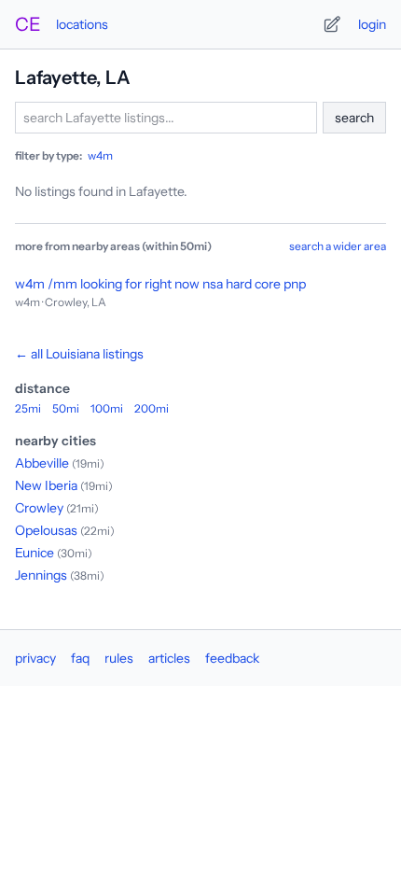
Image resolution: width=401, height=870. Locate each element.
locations (82, 24)
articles (169, 658)
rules (118, 658)
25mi (28, 408)
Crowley (39, 507)
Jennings (41, 575)
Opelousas (46, 530)
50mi (65, 408)
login (372, 24)
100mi (106, 408)
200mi (151, 408)
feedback (232, 658)
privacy (35, 658)
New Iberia (46, 485)
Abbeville (42, 463)
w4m (100, 155)
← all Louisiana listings (79, 353)
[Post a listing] (332, 24)
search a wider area (337, 246)
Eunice (34, 552)
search (354, 117)
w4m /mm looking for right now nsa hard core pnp (160, 283)
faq (80, 658)
